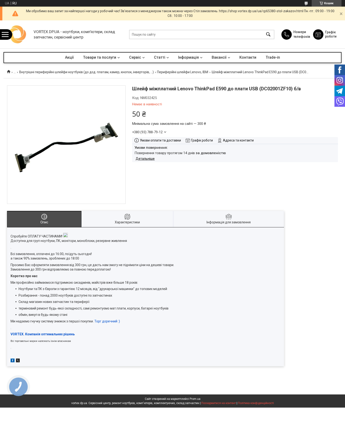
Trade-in (273, 57)
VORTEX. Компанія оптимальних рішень (43, 334)
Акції (69, 57)
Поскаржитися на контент (218, 403)
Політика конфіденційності (256, 403)
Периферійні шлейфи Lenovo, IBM (182, 72)
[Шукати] (268, 34)
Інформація (188, 57)
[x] (18, 361)
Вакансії (219, 57)
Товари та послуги (99, 57)
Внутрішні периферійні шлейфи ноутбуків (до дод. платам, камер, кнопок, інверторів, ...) (86, 72)
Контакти (247, 57)
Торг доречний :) (107, 321)
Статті (159, 57)
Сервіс (135, 57)
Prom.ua (195, 399)
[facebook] (13, 361)
